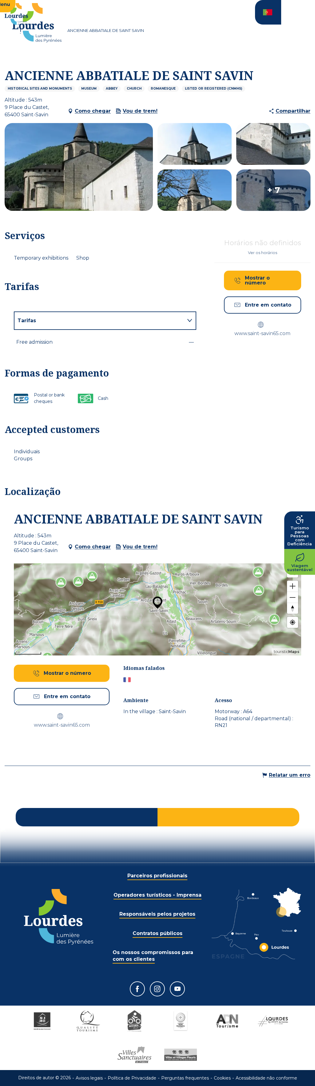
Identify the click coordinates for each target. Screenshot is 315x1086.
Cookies (222, 1078)
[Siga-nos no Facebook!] (137, 988)
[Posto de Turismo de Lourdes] (37, 23)
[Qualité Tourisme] (88, 1021)
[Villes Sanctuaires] (134, 1054)
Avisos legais (89, 1078)
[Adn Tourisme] (227, 1021)
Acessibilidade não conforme (266, 1078)
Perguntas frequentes (185, 1078)
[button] (268, 12)
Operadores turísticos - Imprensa (157, 895)
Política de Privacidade (132, 1078)
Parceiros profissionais (157, 876)
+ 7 (273, 190)
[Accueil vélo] (134, 1021)
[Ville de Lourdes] (273, 1021)
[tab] (98, 320)
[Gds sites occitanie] (180, 1021)
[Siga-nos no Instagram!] (157, 988)
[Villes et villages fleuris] (180, 1054)
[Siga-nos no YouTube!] (177, 988)
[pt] (268, 12)
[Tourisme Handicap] (42, 1021)
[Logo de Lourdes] (58, 917)
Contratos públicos (157, 933)
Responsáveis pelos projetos (157, 914)
